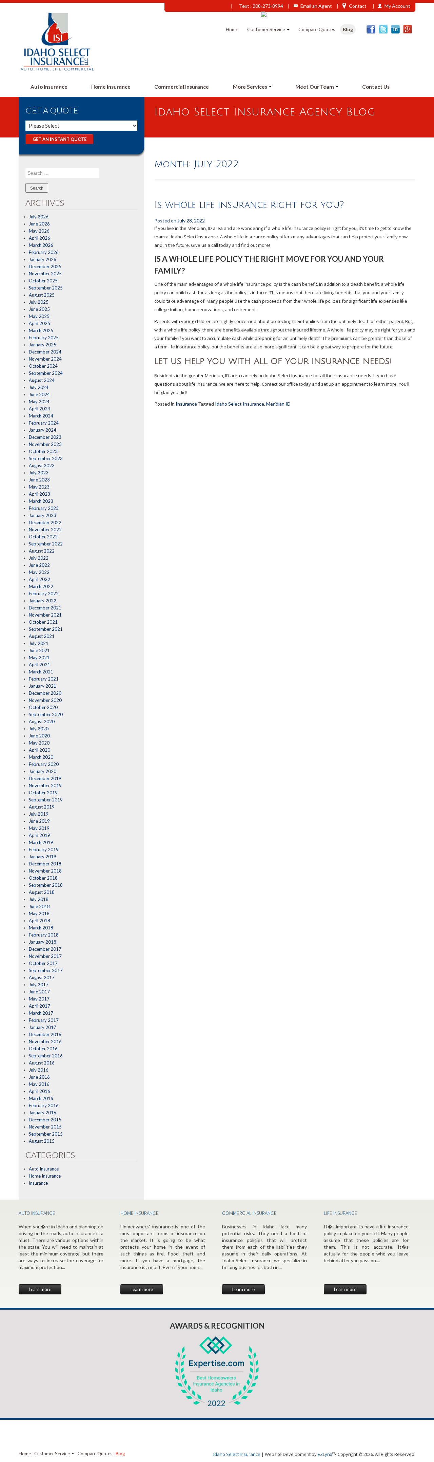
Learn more (40, 1289)
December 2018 (45, 863)
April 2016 (39, 1091)
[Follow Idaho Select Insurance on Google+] (407, 29)
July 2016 (38, 1070)
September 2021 (46, 629)
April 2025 (39, 323)
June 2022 (39, 565)
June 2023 (39, 479)
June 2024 (39, 394)
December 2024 (45, 351)
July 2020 (38, 728)
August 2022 (42, 551)
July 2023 (38, 472)
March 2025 (41, 330)
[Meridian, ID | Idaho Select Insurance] (58, 41)
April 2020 (39, 750)
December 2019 (45, 778)
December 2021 (45, 607)
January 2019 (42, 856)
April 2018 (39, 920)
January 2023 (42, 515)
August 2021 (42, 636)
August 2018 (42, 892)
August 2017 (42, 977)
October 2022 (43, 536)
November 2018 (45, 871)
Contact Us (376, 87)
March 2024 (41, 415)
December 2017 (45, 949)
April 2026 (39, 238)
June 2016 (39, 1077)
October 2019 (43, 792)
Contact (358, 6)
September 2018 (46, 885)
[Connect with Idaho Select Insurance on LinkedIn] (395, 29)
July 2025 (38, 302)
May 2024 (39, 401)
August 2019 (42, 807)
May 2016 (39, 1084)
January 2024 (42, 430)
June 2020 (39, 735)
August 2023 (42, 465)
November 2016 (45, 1041)
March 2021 (41, 671)
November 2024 (45, 359)
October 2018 (43, 878)
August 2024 (42, 380)
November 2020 (45, 700)
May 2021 (39, 657)
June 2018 (39, 906)
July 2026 (38, 216)
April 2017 (39, 1006)
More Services (250, 87)
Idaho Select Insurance (239, 404)
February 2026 (44, 252)
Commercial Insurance (181, 87)
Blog (348, 29)
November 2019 (45, 785)
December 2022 (45, 522)
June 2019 (39, 821)
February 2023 (44, 508)
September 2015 (46, 1134)
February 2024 (44, 423)
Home (232, 29)
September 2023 (46, 458)
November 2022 (45, 529)
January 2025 (42, 344)
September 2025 (46, 288)
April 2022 (39, 579)
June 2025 (39, 309)
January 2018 (42, 942)
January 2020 (42, 771)
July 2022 (38, 558)
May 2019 (39, 828)
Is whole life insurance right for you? (249, 205)
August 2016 (42, 1063)
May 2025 (39, 316)
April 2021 (39, 664)
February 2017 (44, 1020)
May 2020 (39, 743)
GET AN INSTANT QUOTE (59, 139)
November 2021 (45, 615)
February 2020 (44, 764)
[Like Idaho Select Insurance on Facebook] (371, 29)
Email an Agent (316, 6)
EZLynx (325, 1454)
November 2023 (45, 444)
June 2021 (39, 650)
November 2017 (45, 956)
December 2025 (45, 266)
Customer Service (266, 29)
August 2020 (42, 721)
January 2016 (42, 1112)
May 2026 (39, 231)
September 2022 (46, 543)
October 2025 (43, 280)
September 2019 (46, 799)
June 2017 (39, 991)
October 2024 (43, 366)
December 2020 (45, 693)
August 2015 (42, 1141)
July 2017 (38, 984)
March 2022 (41, 586)
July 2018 (38, 899)
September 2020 (46, 714)
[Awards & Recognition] (217, 1371)
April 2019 (39, 835)
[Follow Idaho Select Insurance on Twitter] (383, 29)
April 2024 (39, 408)
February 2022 (44, 593)
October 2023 (43, 451)
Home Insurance (111, 87)
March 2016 (41, 1098)
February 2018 (44, 935)
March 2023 (41, 501)
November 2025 (45, 273)
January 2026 (42, 259)
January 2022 (42, 600)
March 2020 (41, 757)
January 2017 (42, 1027)
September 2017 (46, 970)
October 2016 (43, 1048)
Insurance (38, 1183)
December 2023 (45, 437)
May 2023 (39, 487)
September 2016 (46, 1055)
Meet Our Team (315, 87)
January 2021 (42, 686)
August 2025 (42, 295)
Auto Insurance (49, 87)
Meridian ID (278, 404)
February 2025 (44, 337)
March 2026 (41, 245)
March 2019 (41, 842)
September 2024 (46, 373)
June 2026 (39, 224)
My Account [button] (397, 6)
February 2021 (44, 679)
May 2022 (39, 572)
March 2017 (41, 1013)
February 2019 (44, 849)
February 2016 (44, 1105)
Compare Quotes (316, 29)
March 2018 (41, 927)
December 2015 (45, 1119)
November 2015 (45, 1127)
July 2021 (38, 643)
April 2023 (39, 494)
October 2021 (43, 622)
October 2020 (43, 707)
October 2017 (43, 963)
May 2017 (39, 999)
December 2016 (45, 1034)
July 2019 (38, 814)
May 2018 (39, 913)
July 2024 (38, 387)
